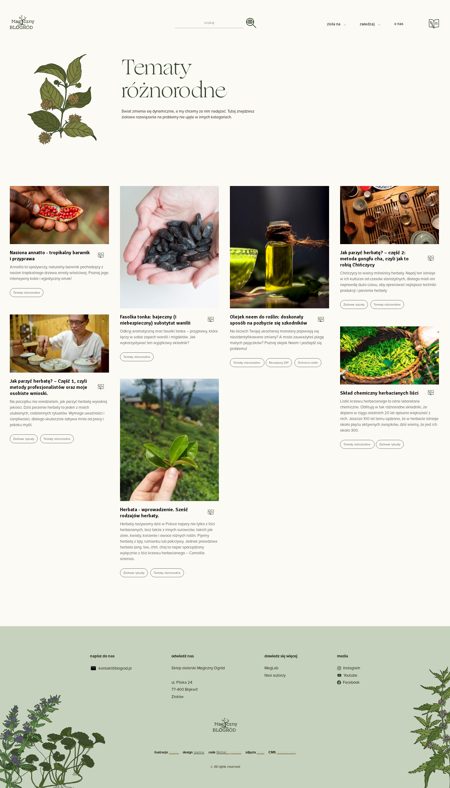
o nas (398, 23)
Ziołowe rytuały (354, 304)
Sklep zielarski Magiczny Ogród (198, 668)
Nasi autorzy (275, 675)
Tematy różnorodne (26, 292)
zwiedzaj (368, 24)
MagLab (271, 668)
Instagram (351, 668)
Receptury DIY (279, 362)
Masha (174, 752)
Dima (260, 752)
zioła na (334, 24)
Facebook (351, 682)
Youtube (350, 675)
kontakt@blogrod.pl (115, 668)
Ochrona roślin (308, 362)
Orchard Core (286, 752)
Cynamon (234, 752)
